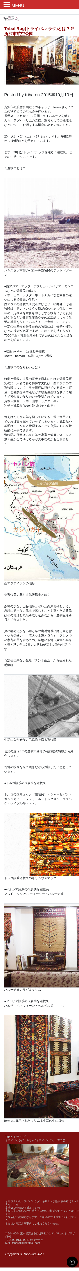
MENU (17, 5)
